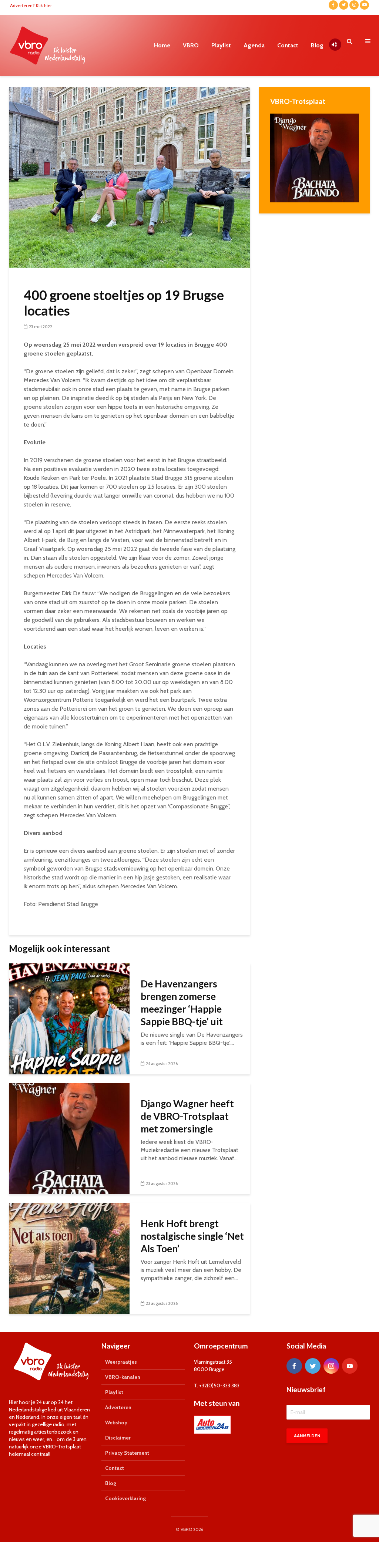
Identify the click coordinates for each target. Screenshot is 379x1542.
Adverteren (118, 1407)
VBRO (191, 45)
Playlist (221, 45)
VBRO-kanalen (122, 1377)
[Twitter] (313, 1366)
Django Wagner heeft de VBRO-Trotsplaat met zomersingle (187, 1116)
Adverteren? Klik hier (31, 5)
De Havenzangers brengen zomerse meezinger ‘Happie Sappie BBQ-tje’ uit (182, 1002)
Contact (287, 45)
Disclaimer (118, 1437)
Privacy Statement (127, 1453)
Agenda (254, 45)
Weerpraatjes (121, 1361)
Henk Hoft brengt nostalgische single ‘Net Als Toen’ (192, 1236)
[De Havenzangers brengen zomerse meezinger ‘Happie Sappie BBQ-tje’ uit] (69, 1018)
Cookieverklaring (125, 1498)
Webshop (116, 1422)
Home (162, 45)
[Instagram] (331, 1366)
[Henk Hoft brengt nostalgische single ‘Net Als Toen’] (69, 1258)
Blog (317, 45)
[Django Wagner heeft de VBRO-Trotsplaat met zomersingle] (69, 1138)
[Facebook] (294, 1366)
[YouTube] (350, 1366)
